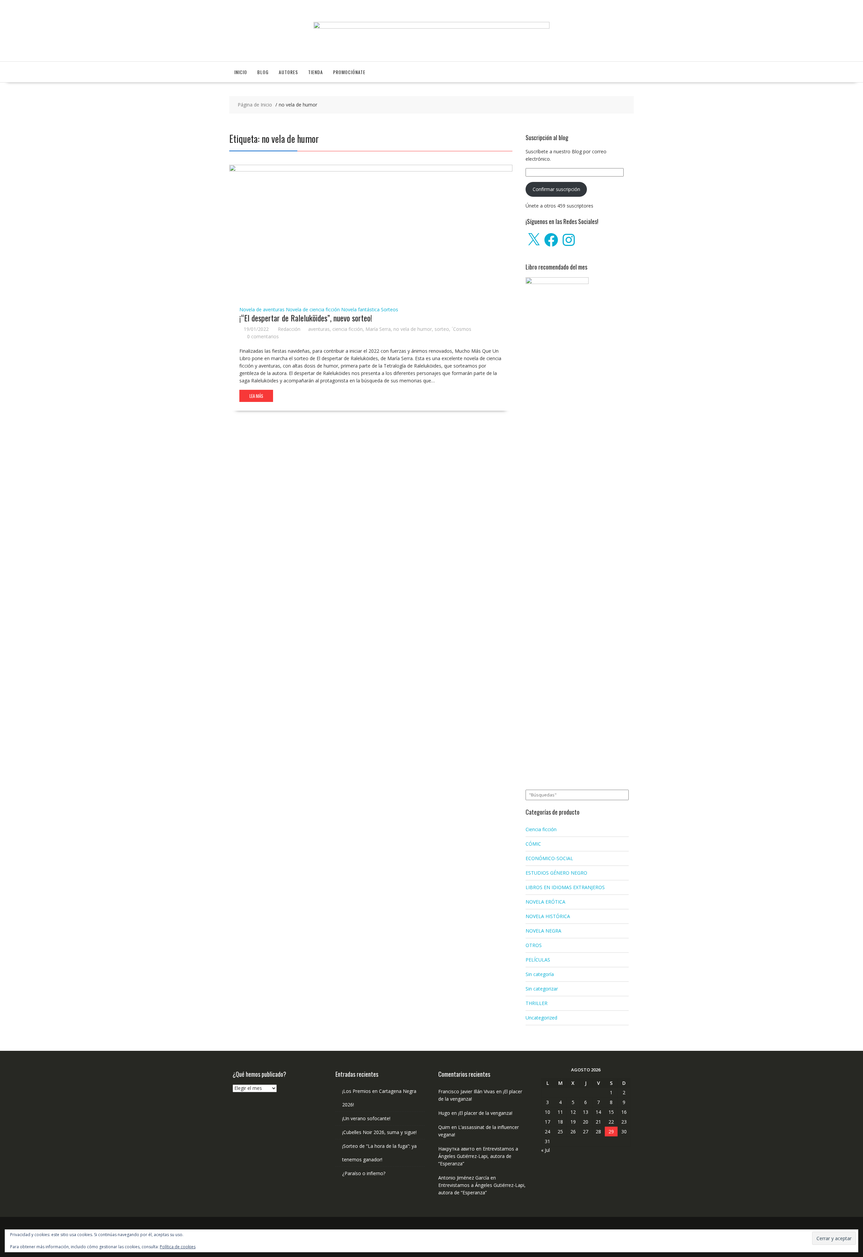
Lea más (256, 395)
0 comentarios (263, 336)
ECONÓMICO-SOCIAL (549, 858)
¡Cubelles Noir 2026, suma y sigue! (379, 1132)
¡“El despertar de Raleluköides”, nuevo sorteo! (305, 318)
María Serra (378, 329)
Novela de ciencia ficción (313, 309)
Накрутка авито (456, 1148)
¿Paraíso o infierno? (363, 1173)
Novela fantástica (360, 309)
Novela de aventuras (262, 309)
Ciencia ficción (541, 829)
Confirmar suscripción (556, 189)
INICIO (240, 71)
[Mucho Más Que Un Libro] (431, 27)
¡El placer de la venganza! (485, 1113)
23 (624, 1122)
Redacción (289, 329)
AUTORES (288, 71)
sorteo (442, 329)
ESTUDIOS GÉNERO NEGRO (556, 873)
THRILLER (536, 1003)
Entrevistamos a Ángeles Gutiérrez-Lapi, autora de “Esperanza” (478, 1156)
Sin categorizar (542, 988)
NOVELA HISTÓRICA (548, 916)
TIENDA (315, 71)
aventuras (319, 329)
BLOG (263, 71)
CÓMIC (533, 844)
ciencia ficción (347, 329)
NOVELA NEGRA (543, 931)
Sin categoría (540, 974)
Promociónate (349, 71)
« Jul (545, 1150)
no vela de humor (412, 329)
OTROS (534, 945)
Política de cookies (178, 1247)
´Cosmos (461, 329)
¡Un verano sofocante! (366, 1118)
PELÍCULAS (538, 959)
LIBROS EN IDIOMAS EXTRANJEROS (565, 887)
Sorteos (389, 309)
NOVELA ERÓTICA (545, 902)
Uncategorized (541, 1017)
